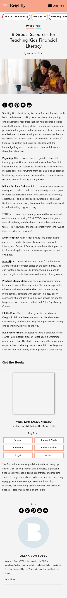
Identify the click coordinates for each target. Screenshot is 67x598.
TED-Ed (6, 214)
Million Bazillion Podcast (15, 186)
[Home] (19, 6)
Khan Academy (10, 238)
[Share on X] (10, 105)
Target (18, 455)
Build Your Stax (10, 333)
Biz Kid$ (6, 262)
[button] (16, 17)
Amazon (18, 440)
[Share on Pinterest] (16, 105)
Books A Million (49, 448)
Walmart (49, 455)
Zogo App (7, 158)
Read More (10, 580)
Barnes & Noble (49, 440)
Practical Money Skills (14, 281)
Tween (30, 26)
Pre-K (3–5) (39, 17)
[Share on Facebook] (4, 105)
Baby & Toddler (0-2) (16, 17)
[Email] (23, 105)
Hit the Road (9, 313)
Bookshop (18, 448)
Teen (38, 26)
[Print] (29, 105)
